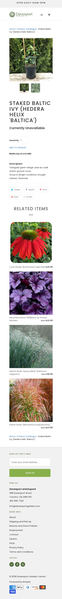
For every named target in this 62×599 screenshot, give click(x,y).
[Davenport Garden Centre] (20, 15)
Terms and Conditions (21, 551)
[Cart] (49, 15)
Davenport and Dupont (22, 489)
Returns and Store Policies (23, 525)
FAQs (12, 543)
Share (31, 189)
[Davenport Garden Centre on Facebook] (17, 564)
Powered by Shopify (20, 581)
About (12, 517)
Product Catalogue (26, 29)
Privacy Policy (16, 547)
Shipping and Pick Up (20, 521)
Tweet (17, 189)
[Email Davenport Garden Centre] (11, 564)
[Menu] (41, 15)
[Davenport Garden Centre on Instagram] (23, 564)
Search (13, 538)
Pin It (45, 189)
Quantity (14, 140)
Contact (14, 534)
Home (12, 29)
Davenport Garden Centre (31, 576)
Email (29, 196)
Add (16, 196)
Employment (16, 530)
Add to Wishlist (17, 147)
